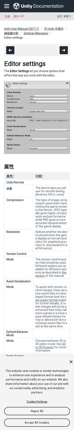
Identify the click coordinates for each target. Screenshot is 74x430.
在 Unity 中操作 (54, 28)
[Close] (71, 361)
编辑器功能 (11, 33)
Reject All (37, 411)
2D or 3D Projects (50, 345)
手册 (7, 16)
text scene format (50, 298)
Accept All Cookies (37, 422)
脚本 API (19, 16)
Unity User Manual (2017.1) (21, 28)
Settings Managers (36, 33)
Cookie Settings (37, 401)
